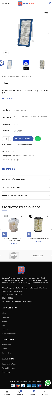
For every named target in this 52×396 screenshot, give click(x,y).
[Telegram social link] (17, 159)
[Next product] (49, 77)
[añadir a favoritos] (22, 216)
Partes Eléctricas (8, 368)
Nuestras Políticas (9, 334)
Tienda (4, 321)
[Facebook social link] (8, 159)
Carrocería (6, 372)
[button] (38, 138)
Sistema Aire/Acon (9, 364)
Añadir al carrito (23, 139)
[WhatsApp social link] (14, 159)
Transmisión (6, 345)
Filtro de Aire (26, 77)
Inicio (4, 77)
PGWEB (39, 381)
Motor (4, 349)
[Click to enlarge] (6, 52)
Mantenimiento (13, 77)
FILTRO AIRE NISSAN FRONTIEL (38, 238)
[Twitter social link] (11, 159)
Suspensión (6, 353)
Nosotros (5, 317)
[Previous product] (44, 77)
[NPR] (14, 256)
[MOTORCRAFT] (38, 256)
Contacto (5, 329)
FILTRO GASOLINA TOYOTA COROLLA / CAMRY (13, 239)
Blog (3, 325)
